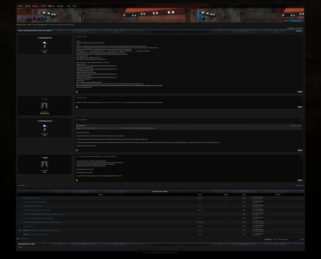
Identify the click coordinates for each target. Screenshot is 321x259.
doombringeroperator (45, 38)
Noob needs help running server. (31, 198)
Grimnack (259, 206)
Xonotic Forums (22, 24)
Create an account (296, 20)
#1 (301, 36)
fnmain (200, 206)
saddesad (200, 226)
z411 (200, 218)
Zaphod (45, 157)
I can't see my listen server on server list (32, 206)
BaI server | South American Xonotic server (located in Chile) (37, 218)
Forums (36, 6)
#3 (301, 119)
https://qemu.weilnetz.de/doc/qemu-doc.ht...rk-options (112, 102)
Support (29, 24)
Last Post (255, 198)
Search (44, 6)
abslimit (200, 234)
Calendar (61, 6)
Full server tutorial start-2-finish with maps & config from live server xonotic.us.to (42, 222)
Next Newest (299, 185)
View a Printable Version (24, 238)
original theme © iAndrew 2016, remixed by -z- (167, 252)
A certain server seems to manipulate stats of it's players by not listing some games (43, 214)
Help (69, 6)
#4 (301, 156)
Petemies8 (259, 198)
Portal (28, 6)
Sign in (286, 20)
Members (52, 6)
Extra (74, 6)
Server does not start (28, 226)
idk (200, 202)
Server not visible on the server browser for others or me (37, 210)
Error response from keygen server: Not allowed (34, 202)
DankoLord (200, 210)
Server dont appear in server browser (38, 234)
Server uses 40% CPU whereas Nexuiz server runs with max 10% (44, 230)
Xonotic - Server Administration (40, 24)
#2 (301, 98)
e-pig (200, 230)
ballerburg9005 (261, 211)
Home (21, 6)
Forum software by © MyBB (149, 252)
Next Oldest (21, 185)
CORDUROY (200, 198)
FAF (258, 215)
